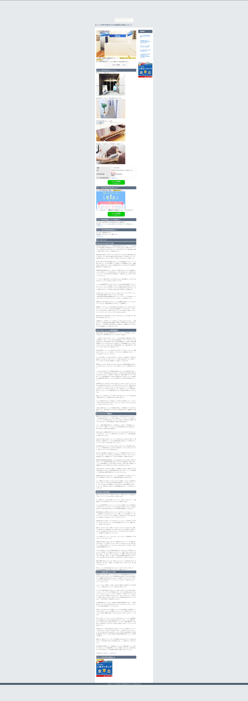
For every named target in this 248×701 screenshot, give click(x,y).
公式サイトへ (115, 177)
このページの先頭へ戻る (149, 682)
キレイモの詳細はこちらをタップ (116, 182)
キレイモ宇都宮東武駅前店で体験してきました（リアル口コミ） (145, 36)
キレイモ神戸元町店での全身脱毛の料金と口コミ (114, 25)
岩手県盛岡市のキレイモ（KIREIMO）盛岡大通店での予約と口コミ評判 (145, 41)
